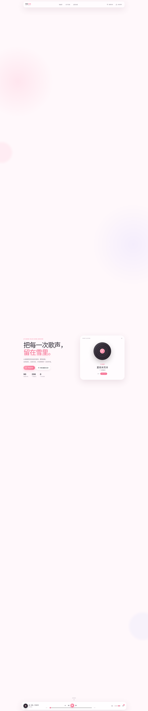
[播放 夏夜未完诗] (102, 351)
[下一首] (76, 705)
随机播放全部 (44, 368)
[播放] (72, 705)
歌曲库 (60, 4)
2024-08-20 (103, 373)
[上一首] (68, 705)
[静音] (112, 706)
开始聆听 (30, 368)
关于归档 (68, 4)
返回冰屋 (75, 4)
